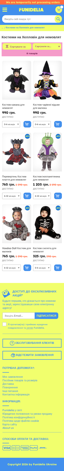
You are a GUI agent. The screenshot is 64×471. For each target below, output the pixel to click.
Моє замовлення (12, 376)
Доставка (8, 383)
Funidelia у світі (12, 410)
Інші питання (10, 391)
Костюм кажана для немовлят (13, 106)
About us (8, 427)
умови (30, 327)
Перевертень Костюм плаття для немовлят (14, 178)
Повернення (10, 387)
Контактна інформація (16, 394)
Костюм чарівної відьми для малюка (46, 106)
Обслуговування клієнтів (34, 342)
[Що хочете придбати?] (4, 9)
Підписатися (46, 315)
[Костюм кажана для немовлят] (16, 80)
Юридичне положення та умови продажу (27, 413)
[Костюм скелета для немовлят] (47, 223)
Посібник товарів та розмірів (19, 380)
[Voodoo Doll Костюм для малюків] (16, 223)
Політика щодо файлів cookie (20, 420)
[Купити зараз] (27, 124)
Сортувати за (18, 46)
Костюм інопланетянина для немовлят (46, 178)
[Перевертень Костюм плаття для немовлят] (16, 152)
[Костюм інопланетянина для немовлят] (47, 152)
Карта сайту (9, 424)
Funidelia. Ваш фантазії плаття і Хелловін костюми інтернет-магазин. (31, 9)
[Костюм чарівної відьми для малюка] (47, 80)
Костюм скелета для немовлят (44, 250)
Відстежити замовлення (34, 355)
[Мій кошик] (58, 9)
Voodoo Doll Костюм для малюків (16, 250)
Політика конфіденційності (18, 417)
